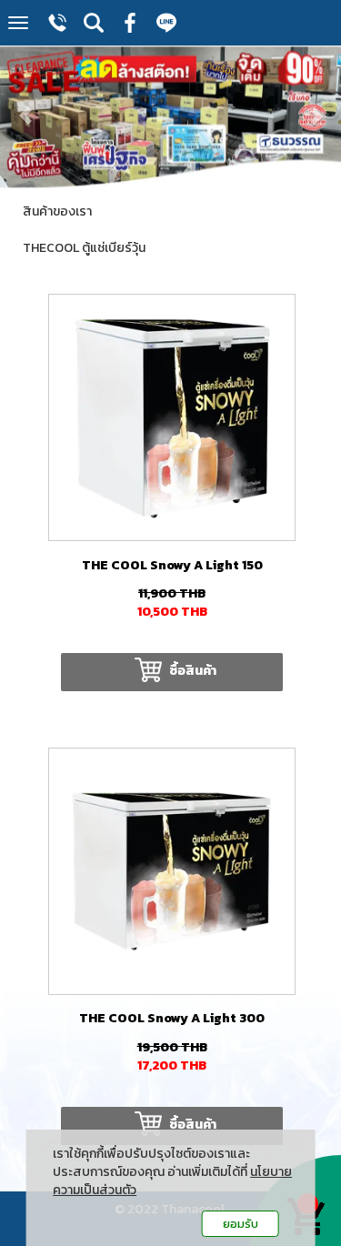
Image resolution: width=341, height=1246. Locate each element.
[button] (25, 107)
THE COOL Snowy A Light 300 (172, 1018)
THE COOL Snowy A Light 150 (172, 565)
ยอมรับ (240, 1223)
